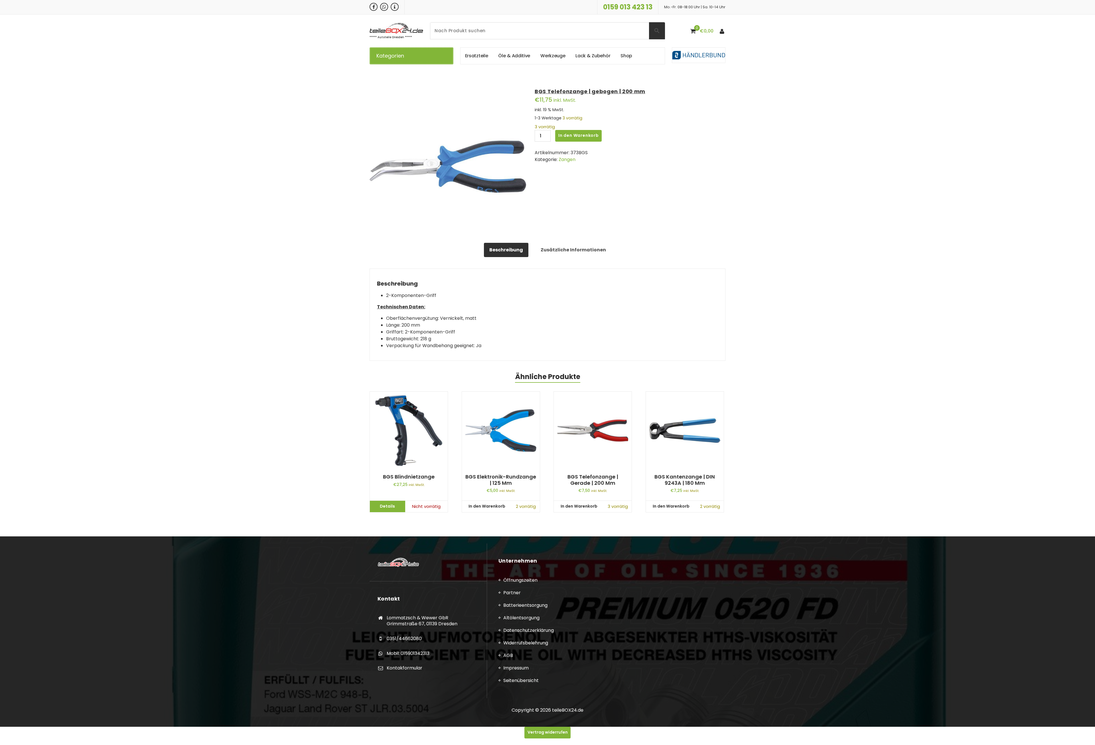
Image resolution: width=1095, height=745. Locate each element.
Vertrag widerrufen (548, 732)
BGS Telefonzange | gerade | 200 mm (592, 480)
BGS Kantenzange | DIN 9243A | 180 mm (684, 480)
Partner (512, 592)
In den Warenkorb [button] (487, 506)
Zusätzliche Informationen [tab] (573, 250)
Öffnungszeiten (520, 580)
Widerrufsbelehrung (525, 643)
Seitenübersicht (521, 680)
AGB (508, 655)
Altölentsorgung (521, 617)
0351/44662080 (404, 638)
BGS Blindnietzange (409, 477)
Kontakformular (404, 668)
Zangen (567, 159)
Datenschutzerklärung (528, 630)
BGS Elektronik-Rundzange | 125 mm (500, 480)
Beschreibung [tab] (506, 250)
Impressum (516, 668)
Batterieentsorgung (525, 605)
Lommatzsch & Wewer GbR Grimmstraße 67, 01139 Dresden (422, 620)
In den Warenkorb (578, 135)
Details (387, 506)
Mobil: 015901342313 (408, 653)
